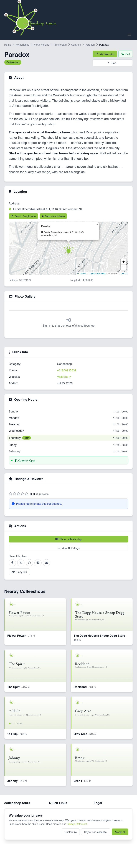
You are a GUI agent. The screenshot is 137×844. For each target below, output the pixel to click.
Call (127, 54)
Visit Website (107, 54)
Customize (71, 832)
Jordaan (90, 44)
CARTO (123, 273)
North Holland (41, 44)
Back (114, 63)
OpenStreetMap (97, 273)
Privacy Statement (77, 824)
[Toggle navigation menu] (129, 34)
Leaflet (82, 273)
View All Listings (71, 548)
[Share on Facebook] (12, 562)
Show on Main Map (71, 539)
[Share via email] (46, 562)
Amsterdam (60, 44)
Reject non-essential (95, 832)
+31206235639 (66, 370)
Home (7, 44)
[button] (68, 248)
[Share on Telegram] (38, 562)
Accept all (120, 832)
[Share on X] (20, 562)
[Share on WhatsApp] (29, 562)
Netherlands (22, 44)
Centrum (76, 44)
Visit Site (63, 377)
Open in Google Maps (25, 215)
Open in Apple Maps (55, 215)
